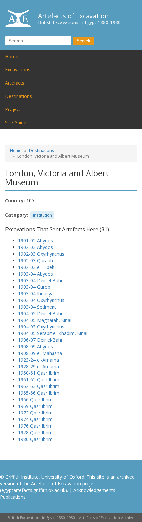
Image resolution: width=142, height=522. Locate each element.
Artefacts (14, 83)
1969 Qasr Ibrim (35, 406)
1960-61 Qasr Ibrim (38, 373)
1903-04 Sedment (37, 307)
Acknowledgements (94, 490)
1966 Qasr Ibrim (35, 399)
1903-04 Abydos (35, 274)
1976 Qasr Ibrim (35, 426)
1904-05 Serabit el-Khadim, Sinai (52, 333)
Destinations (18, 96)
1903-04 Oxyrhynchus (41, 300)
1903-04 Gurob (34, 287)
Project (12, 109)
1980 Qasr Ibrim (35, 439)
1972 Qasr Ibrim (35, 413)
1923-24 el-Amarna (38, 360)
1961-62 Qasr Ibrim (38, 379)
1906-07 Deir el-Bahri (41, 340)
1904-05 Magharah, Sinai (44, 320)
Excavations (17, 69)
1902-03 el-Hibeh (36, 267)
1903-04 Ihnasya (35, 293)
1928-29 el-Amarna (38, 366)
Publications (13, 497)
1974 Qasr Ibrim (35, 419)
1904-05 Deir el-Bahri (41, 313)
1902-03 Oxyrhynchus (41, 254)
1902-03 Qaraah (35, 260)
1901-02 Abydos (35, 241)
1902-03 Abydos (35, 247)
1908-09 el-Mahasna (40, 353)
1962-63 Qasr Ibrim (38, 386)
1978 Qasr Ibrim (35, 432)
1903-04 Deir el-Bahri (41, 280)
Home (11, 56)
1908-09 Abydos (35, 346)
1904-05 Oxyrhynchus (41, 327)
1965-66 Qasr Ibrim (38, 393)
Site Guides (17, 122)
